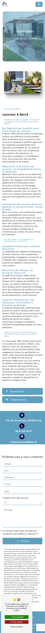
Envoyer (25, 541)
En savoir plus (17, 391)
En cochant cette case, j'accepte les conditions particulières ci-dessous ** (20, 532)
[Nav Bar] (39, 4)
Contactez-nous (18, 399)
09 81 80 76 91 (23, 431)
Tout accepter (17, 617)
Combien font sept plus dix (15, 498)
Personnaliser (16, 627)
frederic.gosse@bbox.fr (23, 442)
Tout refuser (17, 622)
